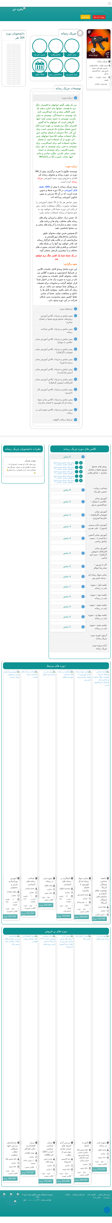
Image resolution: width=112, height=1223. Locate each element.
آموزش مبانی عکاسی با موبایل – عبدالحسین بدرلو (98, 501)
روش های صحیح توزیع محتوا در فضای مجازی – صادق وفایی (97, 469)
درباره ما (107, 1197)
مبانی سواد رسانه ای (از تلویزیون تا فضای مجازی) (83, 884)
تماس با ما (97, 1197)
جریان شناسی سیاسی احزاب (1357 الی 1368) (47, 1148)
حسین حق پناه (102, 68)
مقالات (67, 1195)
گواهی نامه (91, 1195)
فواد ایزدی (102, 907)
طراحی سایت (45, 1200)
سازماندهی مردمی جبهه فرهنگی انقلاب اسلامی (12, 1148)
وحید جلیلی (103, 65)
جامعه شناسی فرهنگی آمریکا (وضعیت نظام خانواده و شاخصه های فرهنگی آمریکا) (101, 890)
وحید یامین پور (82, 895)
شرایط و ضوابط (79, 1195)
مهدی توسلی (30, 460)
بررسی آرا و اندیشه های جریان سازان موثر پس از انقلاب (65, 1148)
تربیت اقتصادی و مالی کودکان (29, 1145)
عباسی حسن (83, 1152)
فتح (24, 1200)
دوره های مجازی (104, 1195)
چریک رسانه (102, 61)
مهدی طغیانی (29, 1153)
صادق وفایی (93, 65)
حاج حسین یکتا (82, 1150)
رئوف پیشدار (12, 892)
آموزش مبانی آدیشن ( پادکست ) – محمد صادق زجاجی (98, 538)
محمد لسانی (29, 888)
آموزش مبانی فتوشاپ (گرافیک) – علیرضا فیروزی (98, 514)
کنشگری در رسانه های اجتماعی (66, 881)
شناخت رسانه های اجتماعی (30, 881)
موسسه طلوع (65, 888)
